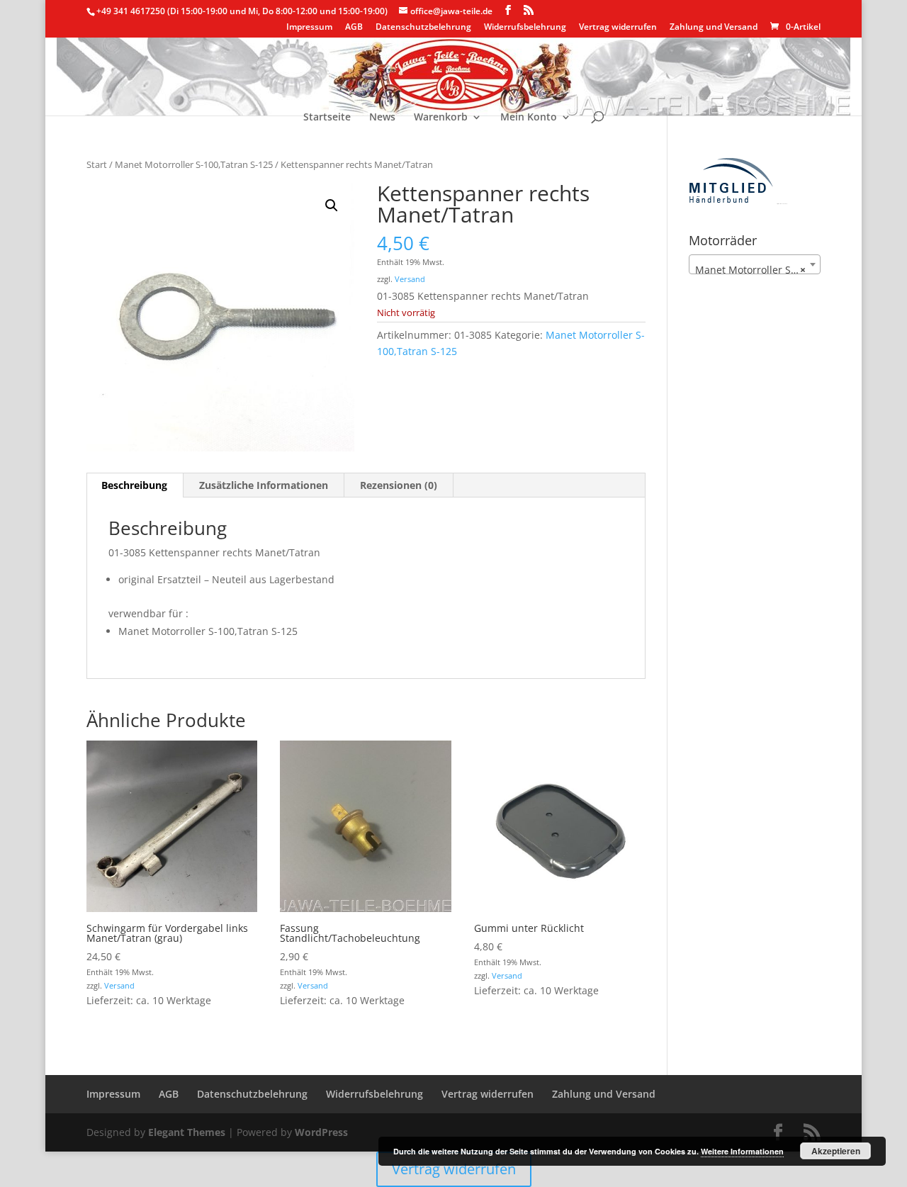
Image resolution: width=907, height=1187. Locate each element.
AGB (354, 28)
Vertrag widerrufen (618, 28)
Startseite (327, 117)
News (382, 117)
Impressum (309, 28)
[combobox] (755, 264)
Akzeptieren (835, 1150)
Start (96, 164)
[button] (331, 205)
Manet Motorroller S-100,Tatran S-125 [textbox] (757, 269)
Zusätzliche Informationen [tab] (263, 485)
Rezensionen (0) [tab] (398, 485)
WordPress (321, 1132)
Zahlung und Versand (713, 28)
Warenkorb (441, 117)
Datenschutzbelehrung (423, 28)
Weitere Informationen (742, 1151)
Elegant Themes (186, 1132)
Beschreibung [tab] (134, 485)
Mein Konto (528, 117)
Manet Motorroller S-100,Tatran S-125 (194, 164)
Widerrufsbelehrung (525, 28)
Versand (410, 279)
